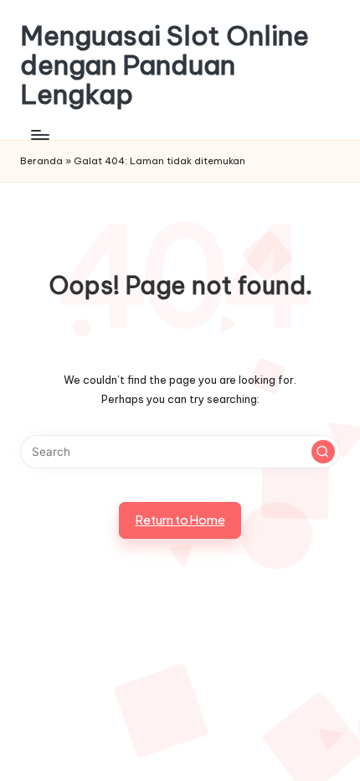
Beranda (41, 161)
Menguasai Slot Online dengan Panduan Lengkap (164, 65)
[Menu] (39, 135)
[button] (323, 451)
